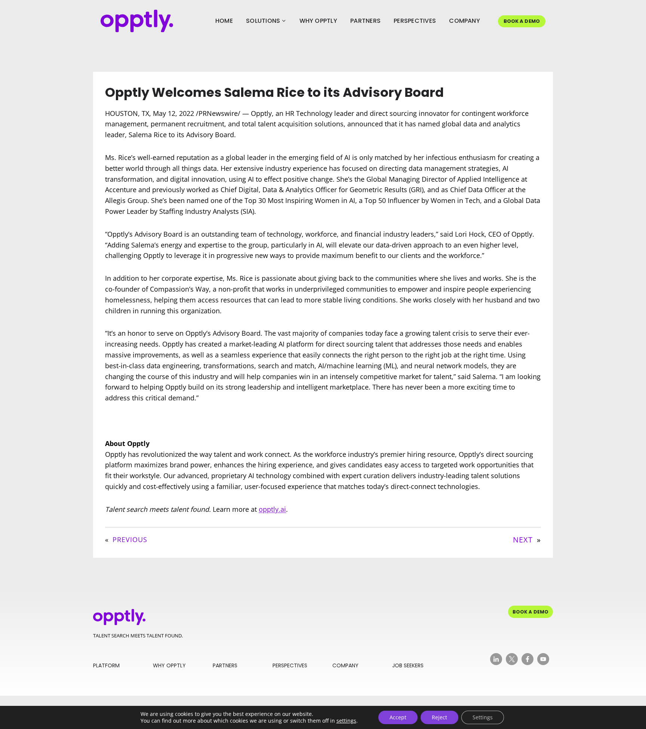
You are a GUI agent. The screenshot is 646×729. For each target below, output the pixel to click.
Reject (439, 717)
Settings (483, 717)
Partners (365, 20)
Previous (130, 539)
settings (346, 720)
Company (464, 20)
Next (523, 540)
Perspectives (415, 20)
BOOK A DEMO (522, 21)
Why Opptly (318, 20)
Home (224, 20)
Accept (398, 717)
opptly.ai (272, 509)
